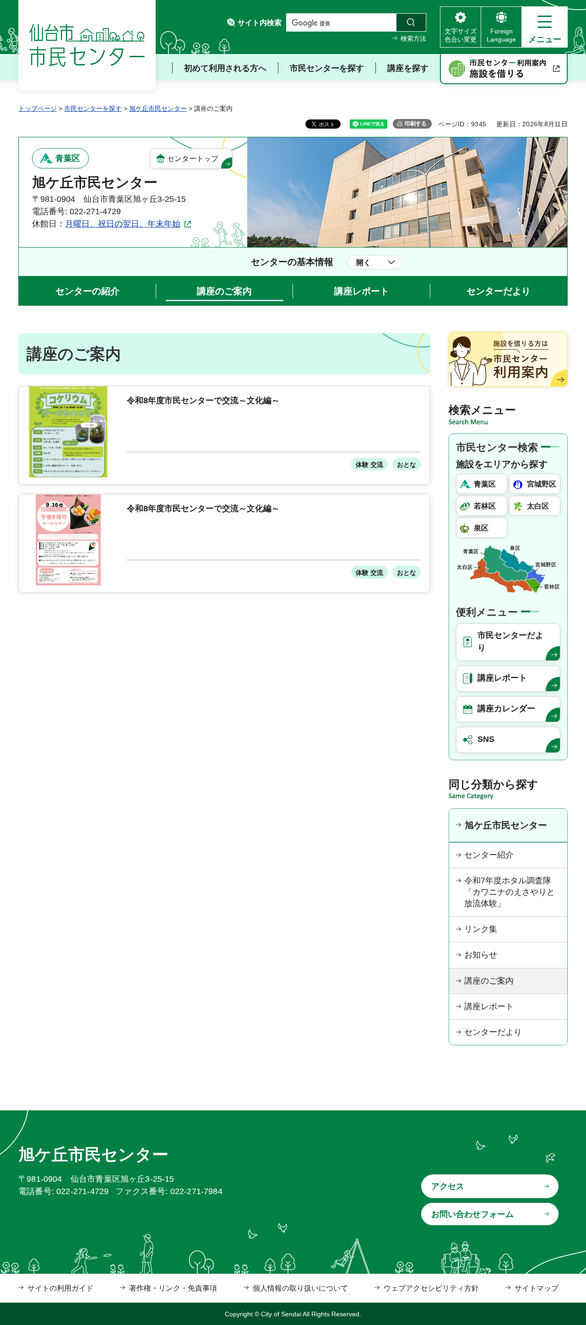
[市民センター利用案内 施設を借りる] (504, 69)
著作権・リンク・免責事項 (173, 1288)
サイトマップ (537, 1288)
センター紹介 (489, 855)
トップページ (37, 108)
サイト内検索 (260, 23)
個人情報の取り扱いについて (300, 1288)
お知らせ (480, 954)
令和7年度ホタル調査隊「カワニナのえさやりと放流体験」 (509, 892)
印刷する (416, 123)
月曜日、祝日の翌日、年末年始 (122, 223)
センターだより (499, 291)
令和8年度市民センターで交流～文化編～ (203, 400)
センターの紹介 (87, 291)
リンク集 (480, 929)
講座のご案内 (224, 291)
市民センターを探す (93, 108)
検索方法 (413, 38)
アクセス (447, 1186)
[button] (544, 27)
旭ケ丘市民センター (158, 108)
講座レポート (361, 291)
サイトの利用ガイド (60, 1288)
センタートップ (192, 158)
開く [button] (363, 262)
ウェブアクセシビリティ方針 (431, 1288)
